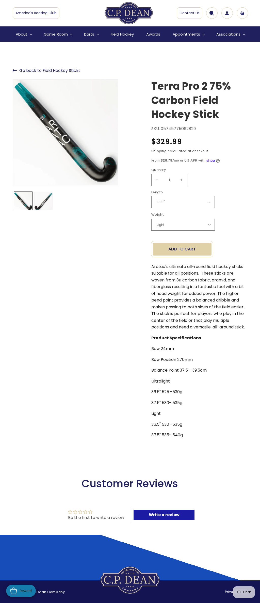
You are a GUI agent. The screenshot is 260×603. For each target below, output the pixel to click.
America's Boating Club (36, 12)
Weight (157, 214)
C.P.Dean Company (47, 592)
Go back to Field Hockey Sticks (49, 70)
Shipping (159, 151)
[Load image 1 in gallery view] (23, 201)
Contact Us (190, 12)
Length (157, 192)
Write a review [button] (164, 515)
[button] (23, 34)
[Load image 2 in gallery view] (43, 201)
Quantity (158, 169)
